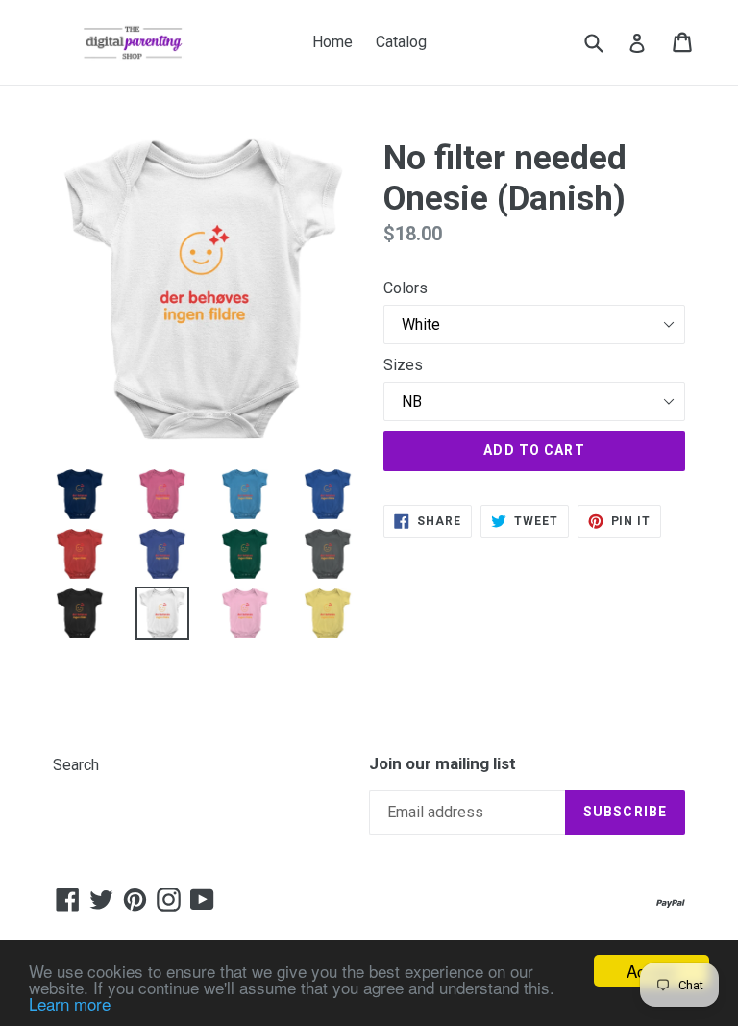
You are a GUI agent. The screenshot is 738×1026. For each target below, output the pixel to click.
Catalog (401, 42)
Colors (405, 288)
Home (332, 42)
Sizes (403, 365)
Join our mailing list (442, 763)
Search (76, 765)
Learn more (70, 1003)
